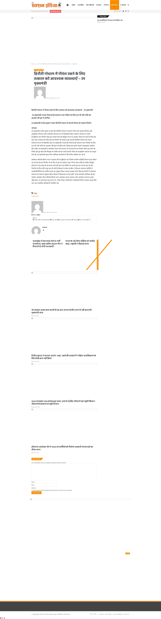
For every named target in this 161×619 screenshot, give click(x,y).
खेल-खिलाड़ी (90, 5)
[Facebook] (0, 618)
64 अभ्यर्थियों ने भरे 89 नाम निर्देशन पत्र (110, 20)
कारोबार (98, 5)
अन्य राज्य (114, 5)
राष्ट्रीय (73, 5)
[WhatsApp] (3, 618)
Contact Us (126, 614)
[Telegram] (4, 618)
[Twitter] (2, 618)
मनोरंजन (106, 5)
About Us (101, 614)
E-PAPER (123, 5)
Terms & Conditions (118, 614)
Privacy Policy (108, 614)
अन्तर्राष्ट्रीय (81, 5)
